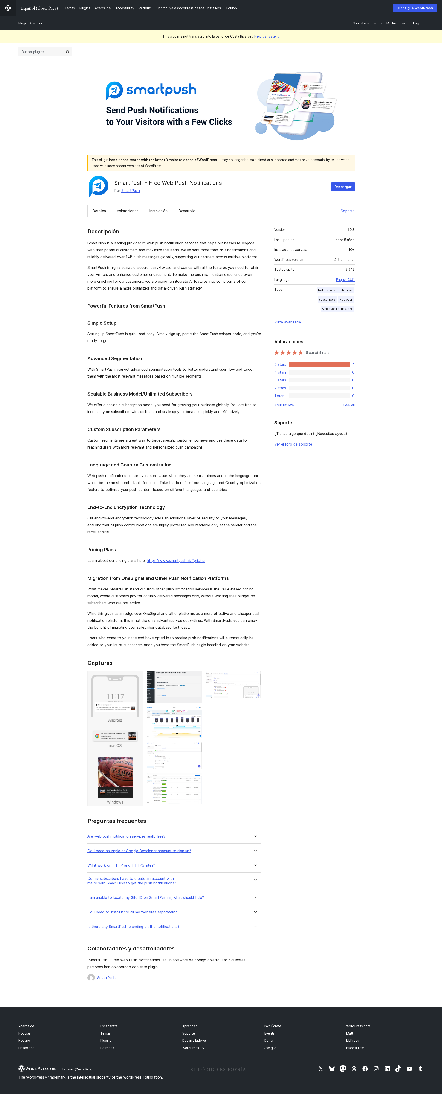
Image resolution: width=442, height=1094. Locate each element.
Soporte (348, 210)
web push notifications (337, 309)
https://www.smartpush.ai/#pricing (176, 560)
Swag (270, 1048)
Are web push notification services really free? (126, 836)
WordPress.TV (193, 1048)
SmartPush (130, 190)
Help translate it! (266, 36)
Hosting (24, 1040)
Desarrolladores (194, 1040)
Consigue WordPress (415, 8)
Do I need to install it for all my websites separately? (132, 912)
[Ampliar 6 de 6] (255, 677)
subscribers (327, 299)
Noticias (24, 1033)
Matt (349, 1033)
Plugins (105, 1040)
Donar (268, 1040)
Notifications (326, 290)
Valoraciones (127, 210)
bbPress (352, 1040)
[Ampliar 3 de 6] (195, 713)
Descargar (343, 187)
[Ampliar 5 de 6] (195, 779)
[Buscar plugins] (67, 51)
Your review (284, 405)
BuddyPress (355, 1048)
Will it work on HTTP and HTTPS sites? (121, 865)
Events (269, 1033)
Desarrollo (186, 210)
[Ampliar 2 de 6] (195, 677)
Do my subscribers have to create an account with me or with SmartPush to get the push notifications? (131, 880)
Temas (105, 1033)
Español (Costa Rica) (77, 1069)
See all (349, 405)
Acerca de (26, 1026)
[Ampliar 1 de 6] (136, 677)
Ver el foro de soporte (293, 444)
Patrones (107, 1048)
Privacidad (26, 1048)
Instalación (158, 210)
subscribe (346, 290)
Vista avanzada (287, 322)
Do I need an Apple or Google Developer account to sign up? (139, 851)
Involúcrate (272, 1026)
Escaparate (109, 1026)
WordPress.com (358, 1026)
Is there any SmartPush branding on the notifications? (133, 926)
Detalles (99, 210)
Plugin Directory (30, 23)
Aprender (189, 1026)
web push (346, 299)
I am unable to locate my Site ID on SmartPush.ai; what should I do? (145, 897)
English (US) (345, 280)
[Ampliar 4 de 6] (195, 748)
